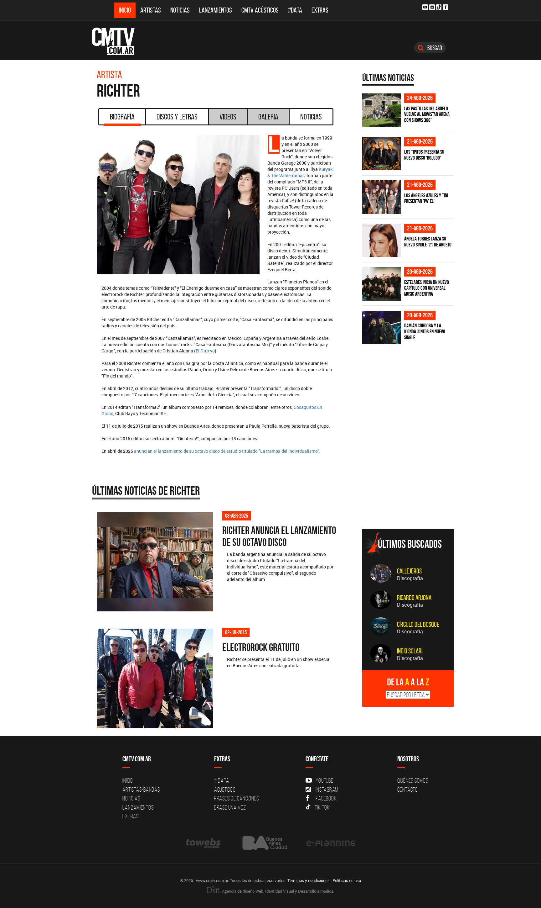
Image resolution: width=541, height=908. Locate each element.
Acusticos (224, 789)
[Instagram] (432, 7)
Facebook (326, 798)
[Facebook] (445, 7)
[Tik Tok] (438, 7)
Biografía (122, 116)
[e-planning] (331, 843)
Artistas (150, 10)
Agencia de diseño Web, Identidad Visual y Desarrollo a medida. (277, 891)
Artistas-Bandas (141, 789)
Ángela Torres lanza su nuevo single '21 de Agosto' (428, 241)
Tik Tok (322, 807)
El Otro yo (205, 351)
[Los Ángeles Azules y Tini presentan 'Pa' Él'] (381, 197)
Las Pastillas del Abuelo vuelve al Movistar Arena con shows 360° (427, 114)
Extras (320, 10)
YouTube (324, 780)
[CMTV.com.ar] (118, 41)
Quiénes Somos (412, 780)
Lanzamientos (215, 10)
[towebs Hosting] (203, 843)
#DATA (295, 10)
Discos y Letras (177, 116)
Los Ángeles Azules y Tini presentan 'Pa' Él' (426, 198)
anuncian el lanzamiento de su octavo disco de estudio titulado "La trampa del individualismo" (226, 451)
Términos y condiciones (308, 880)
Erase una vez (230, 807)
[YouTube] (425, 7)
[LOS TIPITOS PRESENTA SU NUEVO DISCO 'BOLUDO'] (381, 154)
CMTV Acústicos (260, 10)
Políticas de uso (346, 880)
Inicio (125, 10)
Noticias (180, 10)
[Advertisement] (409, 480)
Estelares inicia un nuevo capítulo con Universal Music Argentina (426, 288)
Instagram (327, 789)
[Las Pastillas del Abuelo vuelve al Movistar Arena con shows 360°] (381, 110)
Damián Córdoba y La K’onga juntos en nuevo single (424, 331)
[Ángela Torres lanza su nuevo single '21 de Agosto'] (381, 240)
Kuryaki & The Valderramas (300, 172)
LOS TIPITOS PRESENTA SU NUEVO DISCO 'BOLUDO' (424, 155)
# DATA (221, 780)
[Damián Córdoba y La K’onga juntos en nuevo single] (381, 327)
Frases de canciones (236, 798)
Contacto (407, 789)
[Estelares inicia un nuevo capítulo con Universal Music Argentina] (381, 284)
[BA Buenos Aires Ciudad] (264, 843)
